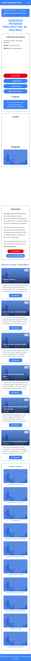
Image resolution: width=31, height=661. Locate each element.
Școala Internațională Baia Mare (15, 441)
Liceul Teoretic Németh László (14, 344)
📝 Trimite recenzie (15, 91)
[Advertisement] (15, 61)
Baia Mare (22, 10)
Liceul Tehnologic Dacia (11, 2)
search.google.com (10, 246)
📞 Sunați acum (15, 81)
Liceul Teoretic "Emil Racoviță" (14, 312)
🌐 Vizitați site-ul (15, 86)
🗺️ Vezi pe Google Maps (15, 256)
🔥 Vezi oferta (15, 76)
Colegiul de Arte (9, 279)
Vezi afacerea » (15, 295)
